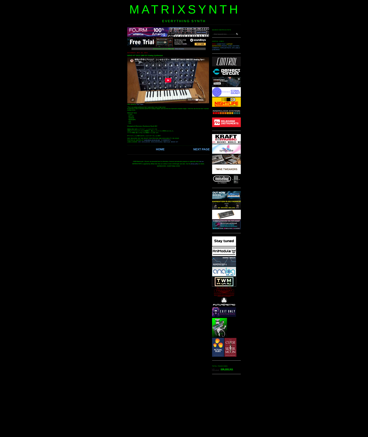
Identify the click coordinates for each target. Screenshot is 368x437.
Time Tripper (139, 104)
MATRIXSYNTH (184, 9)
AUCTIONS (236, 46)
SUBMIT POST (221, 44)
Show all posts (179, 49)
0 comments (166, 140)
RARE (230, 46)
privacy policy (194, 164)
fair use (201, 161)
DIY (139, 142)
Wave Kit (174, 142)
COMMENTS (215, 48)
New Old (166, 142)
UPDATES (224, 46)
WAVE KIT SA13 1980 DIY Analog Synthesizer (145, 55)
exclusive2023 (156, 142)
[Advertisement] (226, 406)
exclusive (146, 142)
